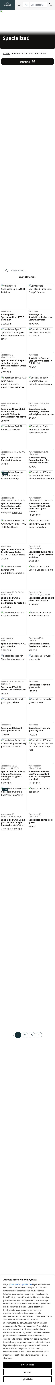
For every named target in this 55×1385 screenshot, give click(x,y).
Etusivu (6, 53)
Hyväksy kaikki (27, 1364)
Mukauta (28, 1372)
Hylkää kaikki (27, 1379)
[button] (27, 61)
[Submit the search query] (26, 5)
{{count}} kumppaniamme (20, 1284)
